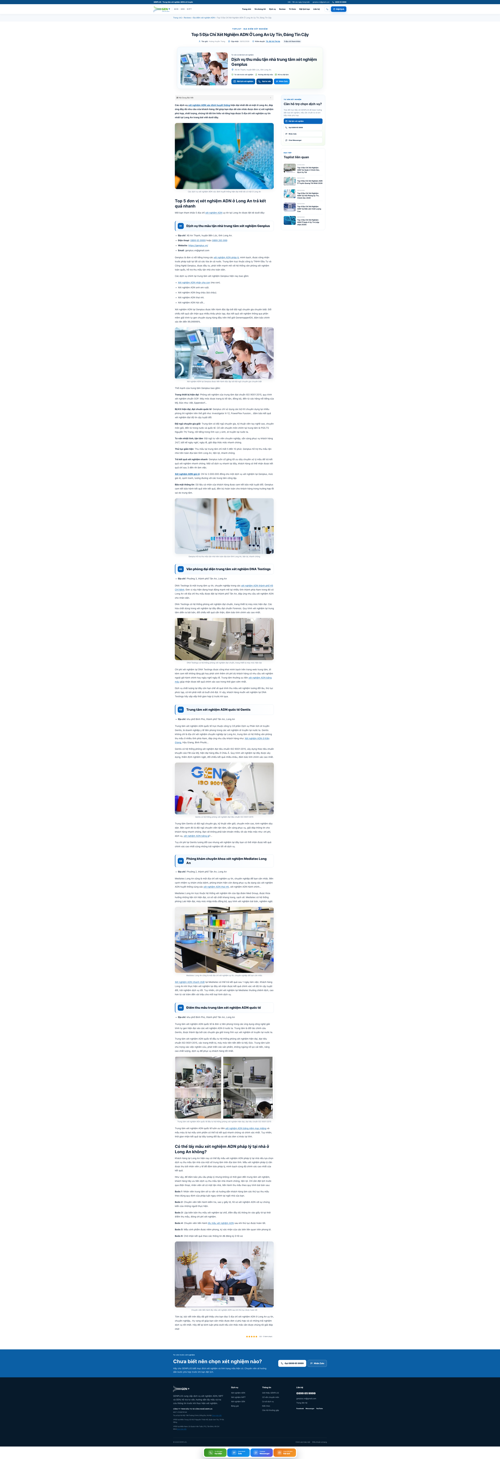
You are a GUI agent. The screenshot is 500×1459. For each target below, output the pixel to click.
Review (282, 9)
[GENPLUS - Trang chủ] (162, 9)
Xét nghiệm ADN (238, 1393)
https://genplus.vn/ (198, 245)
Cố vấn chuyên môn (270, 1397)
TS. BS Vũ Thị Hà (273, 41)
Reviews (187, 18)
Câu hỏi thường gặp (270, 1410)
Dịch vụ (272, 9)
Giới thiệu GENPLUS (270, 1393)
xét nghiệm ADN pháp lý (226, 257)
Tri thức (292, 9)
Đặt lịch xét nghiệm (245, 81)
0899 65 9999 (198, 240)
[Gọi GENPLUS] (327, 9)
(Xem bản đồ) (217, 1415)
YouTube (319, 1408)
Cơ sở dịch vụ (268, 1401)
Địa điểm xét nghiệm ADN (204, 18)
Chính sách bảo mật (303, 1442)
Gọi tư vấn (266, 81)
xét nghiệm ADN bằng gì (196, 836)
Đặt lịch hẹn (304, 9)
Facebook (300, 1408)
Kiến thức (266, 1406)
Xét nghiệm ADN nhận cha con (194, 282)
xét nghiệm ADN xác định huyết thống (209, 105)
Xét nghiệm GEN (238, 1401)
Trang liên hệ (301, 1403)
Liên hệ (316, 9)
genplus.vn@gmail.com (321, 2)
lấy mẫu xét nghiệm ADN (221, 1223)
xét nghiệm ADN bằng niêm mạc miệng (245, 1128)
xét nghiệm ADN (213, 212)
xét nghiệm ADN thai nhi (216, 886)
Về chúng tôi (260, 9)
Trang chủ (246, 9)
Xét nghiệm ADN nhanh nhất (190, 982)
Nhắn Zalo (283, 81)
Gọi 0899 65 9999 (294, 1363)
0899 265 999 (219, 240)
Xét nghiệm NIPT (238, 1397)
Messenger (310, 1408)
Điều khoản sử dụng (319, 1442)
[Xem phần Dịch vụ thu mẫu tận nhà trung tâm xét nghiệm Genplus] (204, 69)
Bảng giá (235, 1406)
